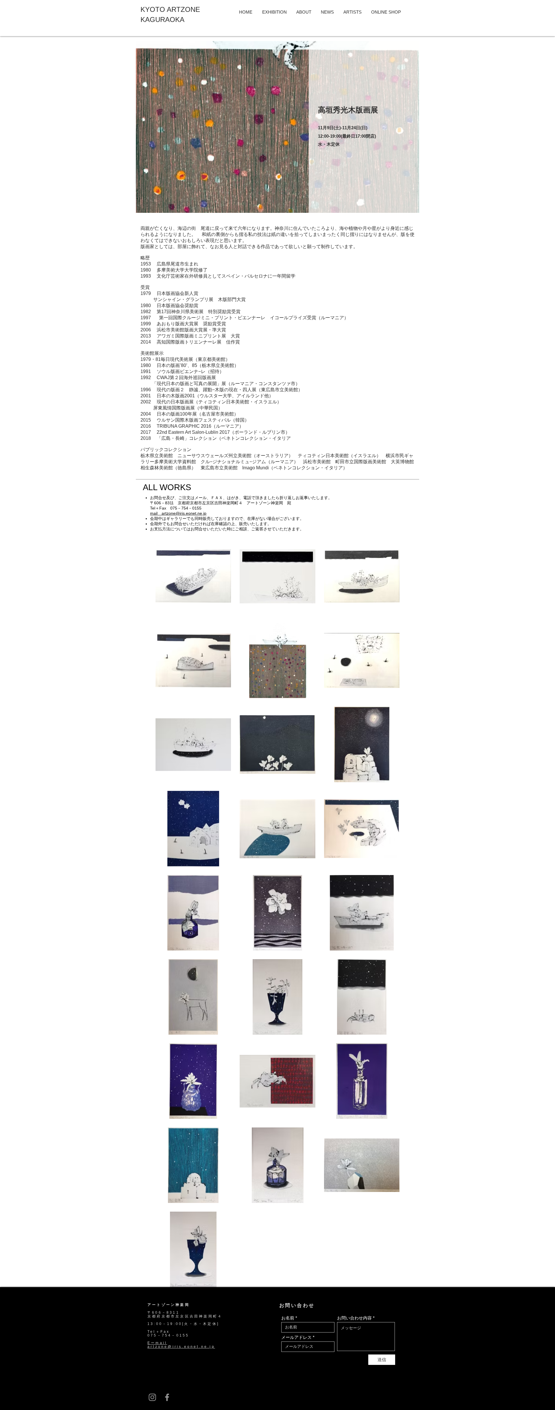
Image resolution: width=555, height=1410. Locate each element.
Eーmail (157, 1343)
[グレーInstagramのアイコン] (152, 1397)
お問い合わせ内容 (354, 1318)
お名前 (287, 1318)
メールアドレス (296, 1337)
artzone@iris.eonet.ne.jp (181, 1347)
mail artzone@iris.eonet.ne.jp (178, 513)
